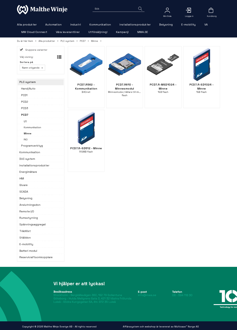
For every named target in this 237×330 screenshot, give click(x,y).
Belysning (166, 24)
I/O (25, 121)
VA (206, 24)
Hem (30, 41)
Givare (23, 185)
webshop (150, 326)
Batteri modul (28, 251)
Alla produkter (27, 24)
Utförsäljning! (97, 32)
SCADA (23, 191)
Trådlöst (25, 231)
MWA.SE (142, 32)
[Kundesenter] (167, 10)
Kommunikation (100, 24)
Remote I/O (26, 211)
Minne (94, 41)
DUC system (27, 159)
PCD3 (24, 108)
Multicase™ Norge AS (186, 326)
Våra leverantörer (68, 32)
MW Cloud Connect (34, 32)
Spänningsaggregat (32, 224)
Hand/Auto (28, 88)
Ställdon (25, 237)
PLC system (67, 41)
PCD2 (24, 102)
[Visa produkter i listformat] (59, 57)
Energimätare (28, 172)
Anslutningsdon (29, 205)
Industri (75, 24)
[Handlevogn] (211, 11)
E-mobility (188, 24)
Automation (53, 24)
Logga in (189, 10)
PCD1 (24, 95)
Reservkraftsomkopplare (36, 257)
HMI (21, 178)
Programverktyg (32, 145)
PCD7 (83, 41)
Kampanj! (122, 32)
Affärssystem (131, 326)
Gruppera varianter (36, 49)
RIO (26, 139)
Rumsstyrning (28, 218)
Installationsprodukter (135, 24)
